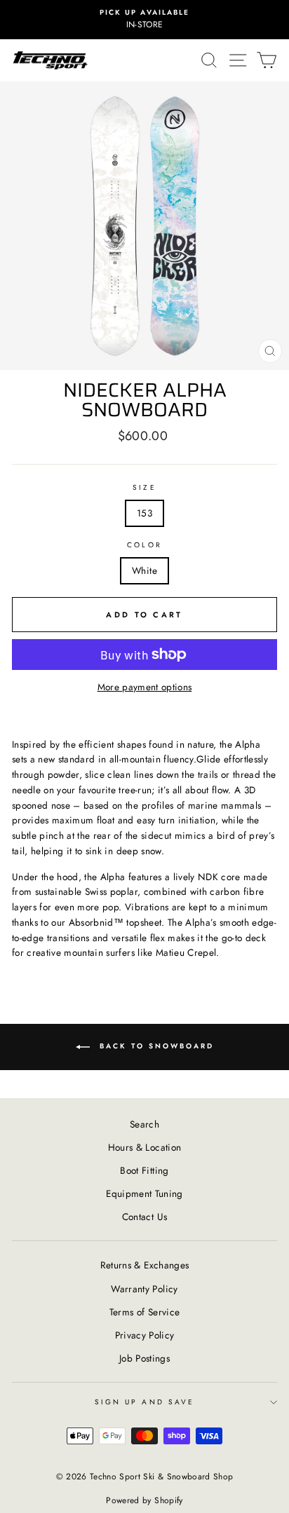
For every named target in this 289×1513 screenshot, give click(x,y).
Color (144, 545)
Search (144, 1124)
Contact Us (144, 1217)
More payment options (145, 687)
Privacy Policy (145, 1335)
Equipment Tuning (144, 1193)
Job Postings (144, 1358)
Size (144, 487)
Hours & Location (144, 1147)
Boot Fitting (144, 1170)
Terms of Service (144, 1312)
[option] (144, 19)
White (144, 570)
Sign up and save (144, 1402)
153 (144, 513)
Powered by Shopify (144, 1500)
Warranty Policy (144, 1289)
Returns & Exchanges (144, 1265)
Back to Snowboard (154, 1046)
